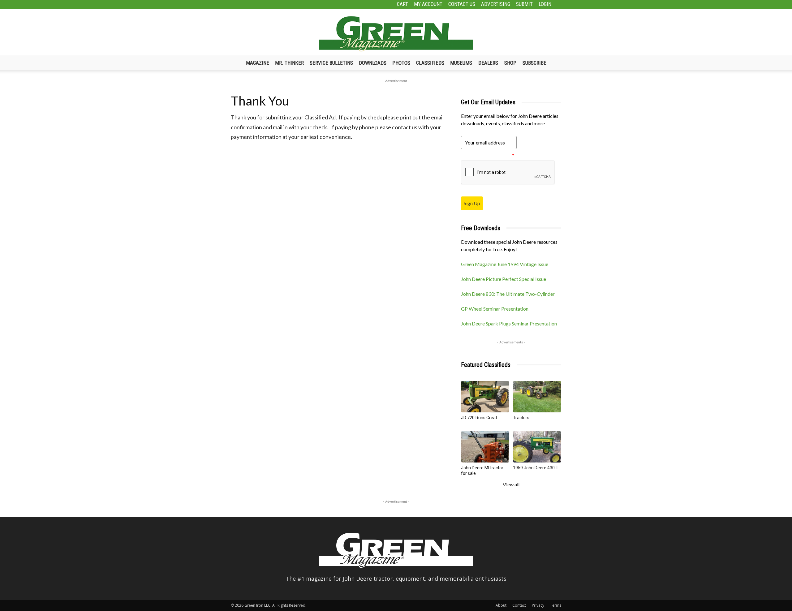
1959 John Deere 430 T (535, 467)
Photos (401, 63)
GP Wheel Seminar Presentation (494, 309)
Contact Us (461, 4)
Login (545, 4)
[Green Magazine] (396, 33)
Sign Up (472, 203)
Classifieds (430, 63)
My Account (428, 4)
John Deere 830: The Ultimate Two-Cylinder (508, 294)
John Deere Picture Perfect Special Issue (503, 279)
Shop (510, 63)
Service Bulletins (331, 63)
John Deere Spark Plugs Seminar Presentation (509, 323)
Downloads (372, 63)
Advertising (495, 4)
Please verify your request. (487, 155)
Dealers (488, 63)
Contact (519, 605)
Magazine (257, 63)
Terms (555, 605)
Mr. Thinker (289, 63)
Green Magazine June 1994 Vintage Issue (504, 264)
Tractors (521, 417)
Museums (461, 63)
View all (511, 484)
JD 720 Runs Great (479, 417)
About (501, 605)
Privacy (538, 605)
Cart (402, 4)
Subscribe (534, 63)
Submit (524, 4)
